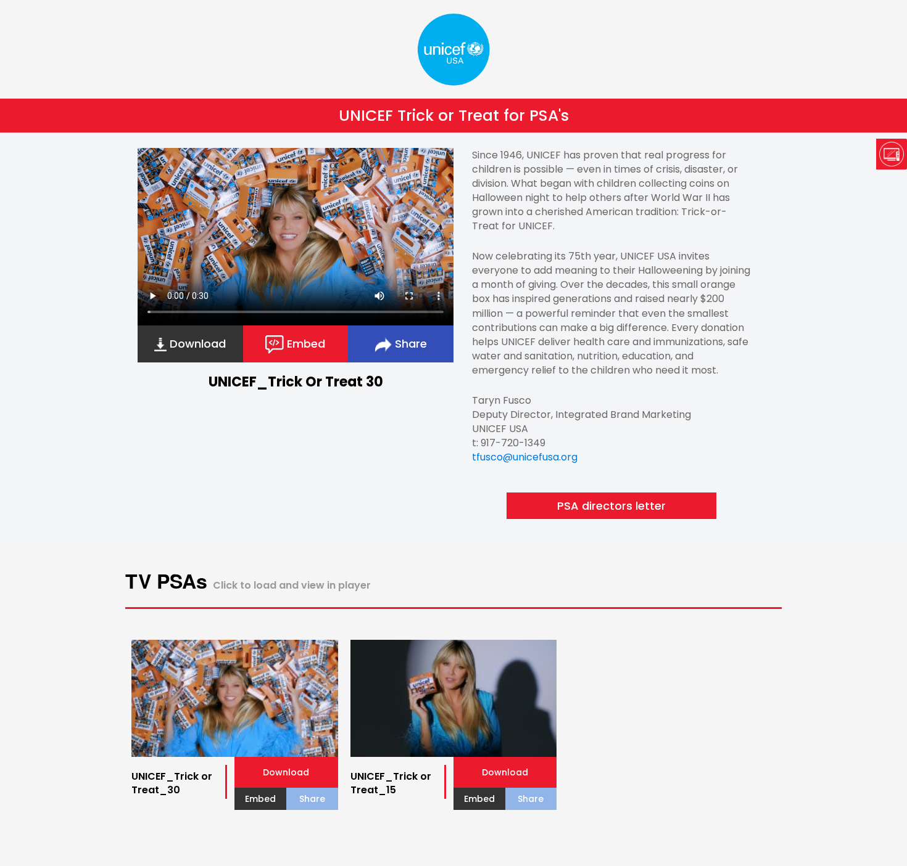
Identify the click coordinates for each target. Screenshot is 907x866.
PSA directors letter (611, 505)
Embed (304, 343)
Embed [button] (260, 799)
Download (196, 343)
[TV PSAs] (891, 156)
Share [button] (312, 799)
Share (409, 343)
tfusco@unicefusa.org (525, 457)
